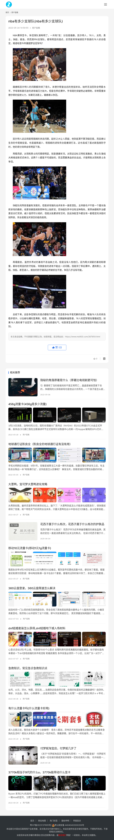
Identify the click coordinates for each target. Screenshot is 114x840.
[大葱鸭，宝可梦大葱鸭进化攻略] (57, 495)
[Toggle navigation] (105, 4)
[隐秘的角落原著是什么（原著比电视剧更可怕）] (23, 387)
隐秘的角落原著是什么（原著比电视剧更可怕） (69, 380)
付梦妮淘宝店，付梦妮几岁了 (58, 748)
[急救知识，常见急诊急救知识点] (57, 679)
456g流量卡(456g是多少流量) (27, 404)
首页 (7, 12)
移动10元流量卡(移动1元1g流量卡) (29, 548)
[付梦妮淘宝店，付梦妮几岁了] (23, 755)
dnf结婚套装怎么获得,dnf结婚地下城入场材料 (36, 628)
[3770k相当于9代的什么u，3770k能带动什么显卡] (57, 783)
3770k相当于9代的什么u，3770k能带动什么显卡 (39, 772)
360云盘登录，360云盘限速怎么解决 (31, 588)
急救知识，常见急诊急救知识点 (27, 668)
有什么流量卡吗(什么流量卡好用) (28, 708)
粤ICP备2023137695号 (40, 825)
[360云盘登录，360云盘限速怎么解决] (57, 599)
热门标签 (54, 820)
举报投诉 (77, 820)
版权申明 (65, 820)
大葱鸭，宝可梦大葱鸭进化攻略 (27, 484)
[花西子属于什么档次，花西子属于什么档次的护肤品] (23, 531)
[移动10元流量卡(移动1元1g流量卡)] (57, 559)
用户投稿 (36, 28)
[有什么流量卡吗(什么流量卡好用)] (57, 719)
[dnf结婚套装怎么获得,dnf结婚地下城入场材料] (57, 639)
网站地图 (42, 820)
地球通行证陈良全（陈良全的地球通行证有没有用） (40, 444)
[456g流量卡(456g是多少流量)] (57, 415)
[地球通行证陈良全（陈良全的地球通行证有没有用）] (57, 455)
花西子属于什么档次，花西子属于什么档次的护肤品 (72, 524)
